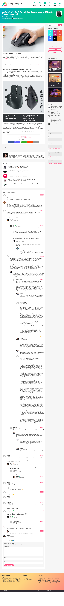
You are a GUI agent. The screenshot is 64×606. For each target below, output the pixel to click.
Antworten (41, 202)
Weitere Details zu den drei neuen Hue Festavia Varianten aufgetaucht (54, 98)
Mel (20, 167)
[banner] (12, 4)
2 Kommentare (24, 167)
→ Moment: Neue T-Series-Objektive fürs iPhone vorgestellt (55, 148)
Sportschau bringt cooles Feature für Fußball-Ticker (48, 580)
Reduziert (18, 137)
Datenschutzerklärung (28, 579)
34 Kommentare (19, 18)
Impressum (26, 578)
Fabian (21, 171)
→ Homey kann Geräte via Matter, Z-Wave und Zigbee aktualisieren (55, 156)
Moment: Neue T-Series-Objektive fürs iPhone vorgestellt (49, 581)
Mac (21, 136)
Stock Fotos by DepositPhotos (48, 590)
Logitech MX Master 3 (28, 137)
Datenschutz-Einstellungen (58, 590)
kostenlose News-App (6, 582)
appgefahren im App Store (55, 46)
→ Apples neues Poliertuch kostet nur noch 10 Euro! (55, 163)
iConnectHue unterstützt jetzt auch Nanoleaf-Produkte (54, 83)
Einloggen (55, 49)
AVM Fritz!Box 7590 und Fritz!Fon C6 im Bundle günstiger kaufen (36, 148)
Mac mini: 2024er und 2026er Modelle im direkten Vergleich (49, 577)
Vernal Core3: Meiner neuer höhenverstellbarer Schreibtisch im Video (56, 112)
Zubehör (26, 136)
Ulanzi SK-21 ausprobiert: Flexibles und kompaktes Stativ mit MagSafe (56, 120)
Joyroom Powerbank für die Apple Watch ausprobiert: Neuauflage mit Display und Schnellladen (56, 107)
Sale (23, 136)
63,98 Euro (7, 58)
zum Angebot (36, 64)
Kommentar (6, 546)
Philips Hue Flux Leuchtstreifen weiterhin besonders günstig (55, 69)
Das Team (55, 55)
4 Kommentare (25, 171)
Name (5, 557)
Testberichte (55, 44)
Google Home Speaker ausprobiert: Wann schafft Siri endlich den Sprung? (55, 124)
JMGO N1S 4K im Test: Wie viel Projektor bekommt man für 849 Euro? (56, 116)
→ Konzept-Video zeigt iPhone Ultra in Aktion (54, 141)
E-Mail (5, 561)
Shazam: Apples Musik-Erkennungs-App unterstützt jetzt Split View (12, 148)
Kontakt (55, 52)
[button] (11, 142)
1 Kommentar (24, 176)
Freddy (14, 18)
